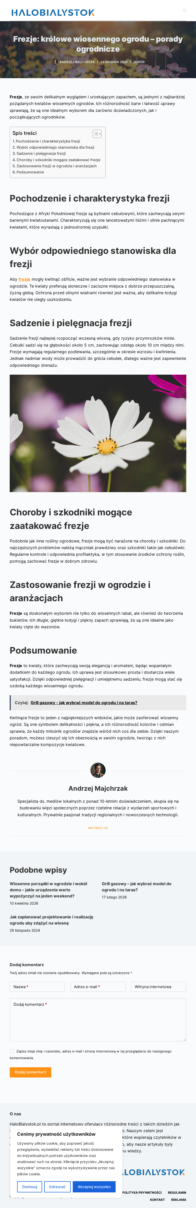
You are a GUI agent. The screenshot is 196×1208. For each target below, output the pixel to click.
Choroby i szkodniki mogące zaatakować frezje (58, 160)
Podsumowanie (30, 172)
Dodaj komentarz (30, 1004)
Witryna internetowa (153, 986)
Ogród (139, 62)
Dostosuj (29, 1187)
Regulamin (177, 1192)
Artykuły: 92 (98, 828)
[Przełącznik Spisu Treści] (94, 133)
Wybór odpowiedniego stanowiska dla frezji (55, 147)
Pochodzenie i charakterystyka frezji (48, 141)
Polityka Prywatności (142, 1192)
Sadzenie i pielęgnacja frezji (41, 153)
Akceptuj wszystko (94, 1187)
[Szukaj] (184, 10)
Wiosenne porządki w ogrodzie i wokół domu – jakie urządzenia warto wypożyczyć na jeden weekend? (48, 889)
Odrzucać (57, 1187)
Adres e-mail (87, 986)
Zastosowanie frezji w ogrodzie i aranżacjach (57, 166)
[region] (66, 1162)
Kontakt (157, 1200)
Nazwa (21, 986)
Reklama (178, 1200)
